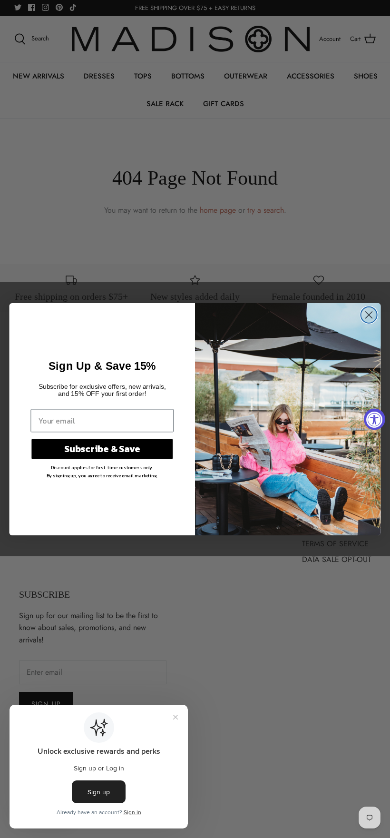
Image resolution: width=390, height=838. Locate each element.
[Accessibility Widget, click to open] (374, 419)
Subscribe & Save (102, 448)
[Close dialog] (369, 314)
